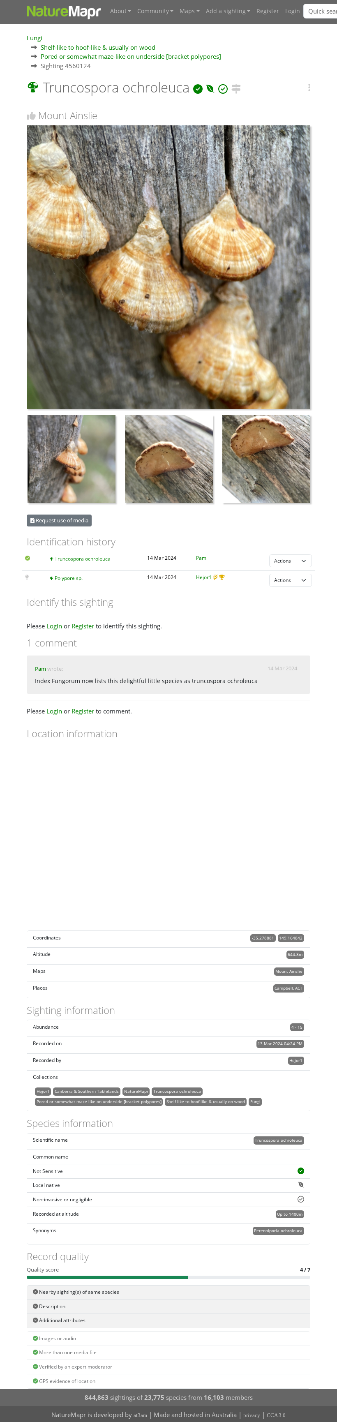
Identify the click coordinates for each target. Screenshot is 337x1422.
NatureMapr (136, 1091)
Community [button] (153, 11)
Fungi (34, 38)
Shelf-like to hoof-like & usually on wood (98, 47)
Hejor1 (204, 577)
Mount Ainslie (288, 971)
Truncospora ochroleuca (83, 558)
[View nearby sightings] (236, 87)
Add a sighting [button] (226, 11)
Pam (201, 557)
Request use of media (61, 520)
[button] (309, 87)
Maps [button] (187, 11)
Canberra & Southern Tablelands (87, 1091)
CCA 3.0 (276, 1415)
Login (292, 11)
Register (267, 11)
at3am (140, 1415)
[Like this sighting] (31, 116)
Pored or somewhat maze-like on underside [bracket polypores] (131, 56)
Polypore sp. (69, 578)
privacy (251, 1415)
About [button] (118, 11)
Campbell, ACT (288, 988)
